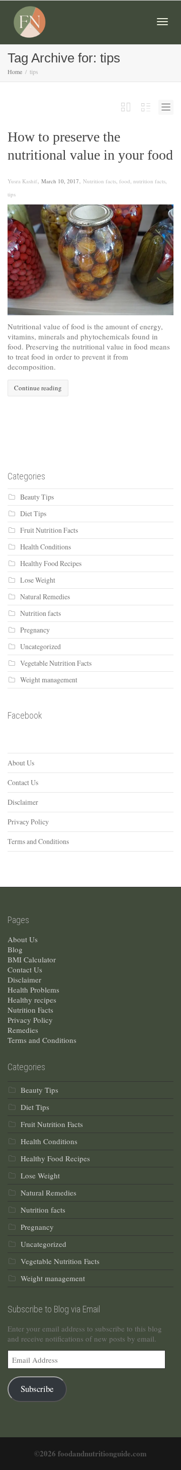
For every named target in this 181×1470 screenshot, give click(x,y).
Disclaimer (23, 802)
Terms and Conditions (38, 841)
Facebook (25, 715)
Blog (15, 949)
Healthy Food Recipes (50, 563)
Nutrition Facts (30, 1010)
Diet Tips (33, 513)
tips (12, 194)
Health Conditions (45, 546)
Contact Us (23, 782)
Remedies (23, 1030)
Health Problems (33, 990)
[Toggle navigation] (162, 21)
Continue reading (38, 387)
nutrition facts (149, 181)
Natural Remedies (45, 596)
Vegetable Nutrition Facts (56, 663)
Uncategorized (40, 646)
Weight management (48, 679)
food (124, 181)
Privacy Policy (28, 821)
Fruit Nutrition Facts (49, 530)
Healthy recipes (32, 1000)
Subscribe (37, 1388)
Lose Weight (37, 580)
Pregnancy (35, 630)
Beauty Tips (37, 497)
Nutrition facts (99, 181)
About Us (21, 762)
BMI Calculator (32, 959)
